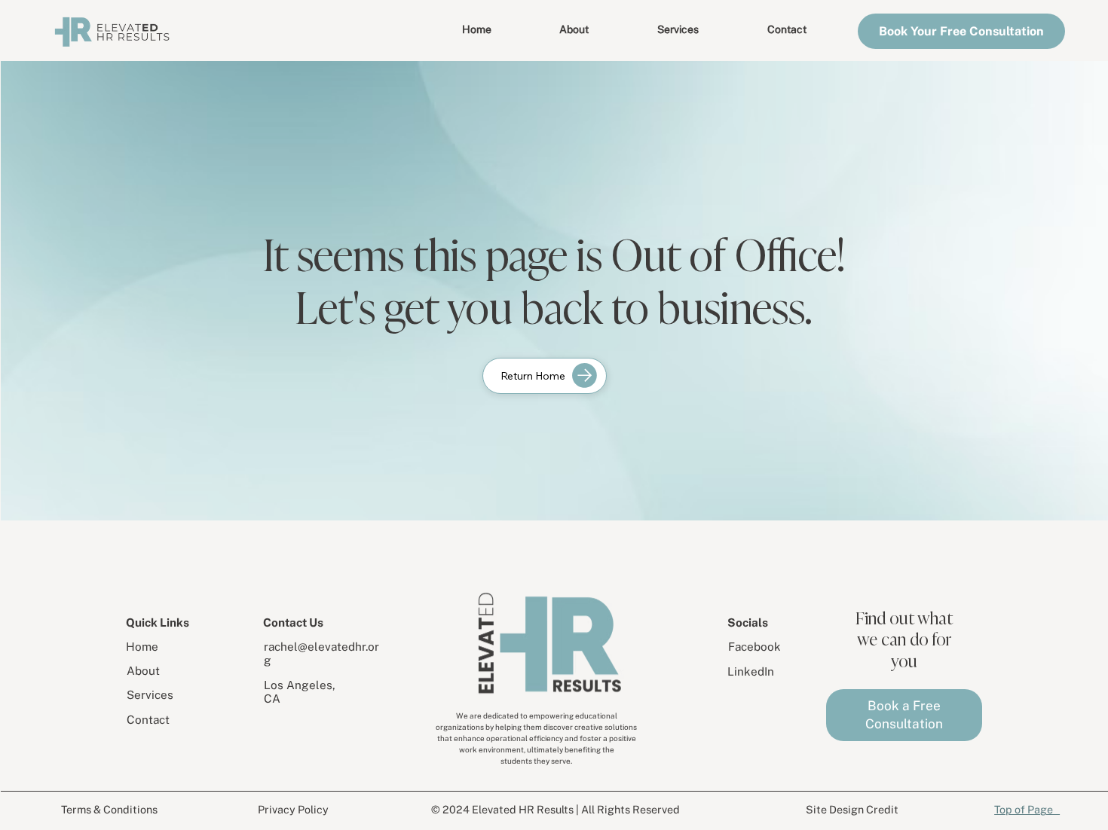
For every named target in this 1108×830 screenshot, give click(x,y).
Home (142, 646)
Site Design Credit (852, 809)
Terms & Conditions (109, 809)
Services (150, 694)
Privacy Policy (293, 809)
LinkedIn (750, 671)
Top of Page (1027, 809)
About (143, 670)
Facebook (754, 646)
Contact (148, 719)
